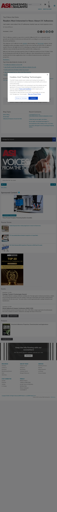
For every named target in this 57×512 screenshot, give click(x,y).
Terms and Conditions (25, 89)
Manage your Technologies (21, 98)
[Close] (47, 74)
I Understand (33, 98)
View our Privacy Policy (34, 94)
